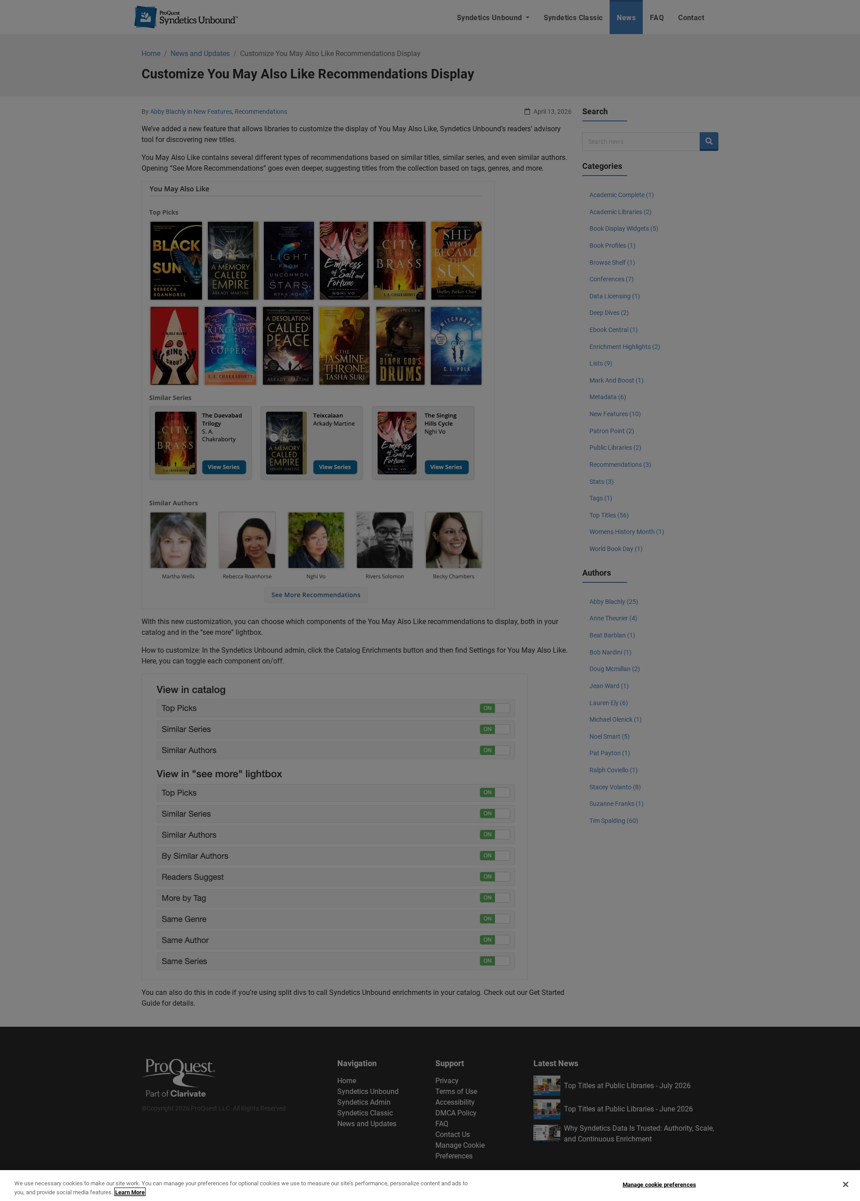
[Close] (846, 1184)
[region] (430, 1185)
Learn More (130, 1191)
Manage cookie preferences (659, 1184)
